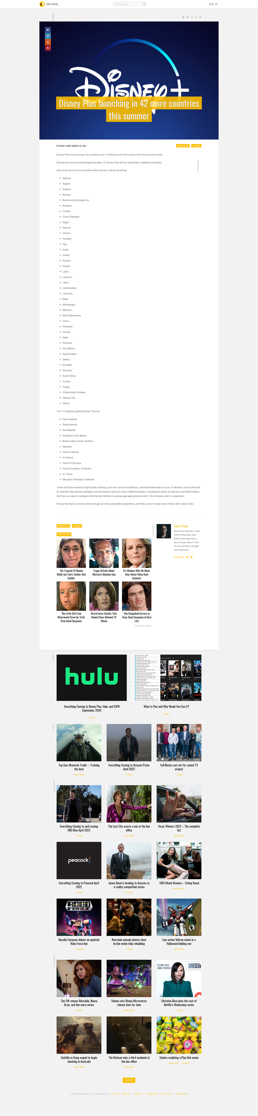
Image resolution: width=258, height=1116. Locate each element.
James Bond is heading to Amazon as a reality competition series (129, 885)
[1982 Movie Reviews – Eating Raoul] (179, 860)
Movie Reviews (179, 889)
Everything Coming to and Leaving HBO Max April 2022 (79, 828)
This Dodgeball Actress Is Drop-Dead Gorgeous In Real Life (136, 617)
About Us (126, 1093)
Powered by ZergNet (143, 626)
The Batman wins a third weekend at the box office (129, 1059)
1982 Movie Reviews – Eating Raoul (179, 883)
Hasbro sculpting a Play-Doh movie (179, 1057)
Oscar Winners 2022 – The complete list (179, 828)
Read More (179, 557)
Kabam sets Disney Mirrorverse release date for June (129, 1003)
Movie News (79, 775)
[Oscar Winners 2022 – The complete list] (179, 803)
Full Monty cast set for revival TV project (179, 767)
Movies (166, 714)
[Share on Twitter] (48, 36)
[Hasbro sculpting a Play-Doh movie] (179, 1035)
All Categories (181, 1093)
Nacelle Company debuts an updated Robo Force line (79, 941)
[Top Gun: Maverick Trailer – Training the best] (79, 742)
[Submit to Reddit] (48, 42)
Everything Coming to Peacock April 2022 (79, 885)
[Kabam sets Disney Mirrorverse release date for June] (129, 978)
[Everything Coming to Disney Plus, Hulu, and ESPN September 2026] (92, 678)
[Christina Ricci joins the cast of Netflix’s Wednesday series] (179, 978)
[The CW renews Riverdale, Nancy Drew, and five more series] (79, 978)
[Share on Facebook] (48, 30)
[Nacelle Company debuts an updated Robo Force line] (79, 917)
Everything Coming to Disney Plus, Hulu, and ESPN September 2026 (91, 708)
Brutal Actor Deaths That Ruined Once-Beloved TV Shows (104, 617)
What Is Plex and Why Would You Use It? (166, 706)
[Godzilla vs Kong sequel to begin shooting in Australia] (79, 1035)
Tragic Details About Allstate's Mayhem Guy (104, 572)
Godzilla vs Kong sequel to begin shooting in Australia (79, 1059)
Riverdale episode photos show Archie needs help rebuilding (129, 941)
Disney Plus (182, 146)
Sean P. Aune (181, 526)
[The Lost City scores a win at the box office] (129, 803)
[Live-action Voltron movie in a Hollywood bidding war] (179, 917)
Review (163, 846)
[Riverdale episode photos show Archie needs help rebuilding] (129, 917)
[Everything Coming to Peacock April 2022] (79, 860)
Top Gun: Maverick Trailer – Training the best (79, 767)
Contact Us (137, 1093)
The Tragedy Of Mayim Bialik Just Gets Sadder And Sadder (71, 574)
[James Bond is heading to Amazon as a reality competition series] (129, 860)
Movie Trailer (66, 728)
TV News (196, 146)
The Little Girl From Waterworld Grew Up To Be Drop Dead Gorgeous (71, 617)
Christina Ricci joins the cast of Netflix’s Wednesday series (179, 1003)
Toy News (79, 949)
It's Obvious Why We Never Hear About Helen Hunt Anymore (136, 574)
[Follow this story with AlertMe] (48, 48)
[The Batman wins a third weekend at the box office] (129, 1035)
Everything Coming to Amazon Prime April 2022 (129, 767)
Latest (129, 1080)
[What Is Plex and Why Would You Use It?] (166, 678)
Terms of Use (166, 1093)
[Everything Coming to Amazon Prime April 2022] (129, 742)
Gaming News (129, 1010)
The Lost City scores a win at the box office (129, 828)
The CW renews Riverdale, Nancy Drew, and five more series (79, 1003)
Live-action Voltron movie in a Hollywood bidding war (179, 941)
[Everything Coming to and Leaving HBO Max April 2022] (79, 803)
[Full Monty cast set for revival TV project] (179, 742)
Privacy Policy (152, 1093)
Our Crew (115, 1093)
